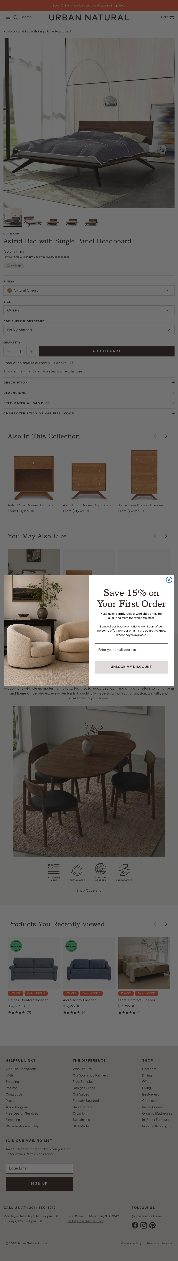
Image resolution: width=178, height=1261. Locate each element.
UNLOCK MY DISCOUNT (131, 667)
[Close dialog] (169, 580)
